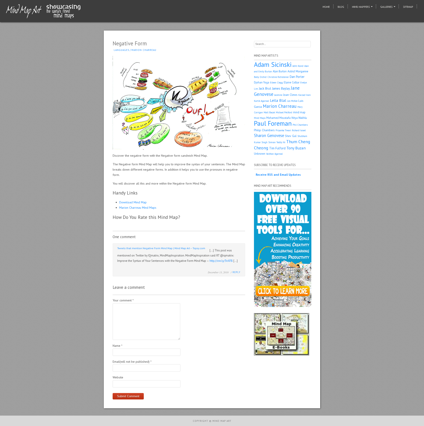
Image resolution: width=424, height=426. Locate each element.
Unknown (259, 153)
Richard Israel (299, 130)
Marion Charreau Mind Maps (137, 208)
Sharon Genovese (269, 135)
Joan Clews (290, 95)
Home (325, 6)
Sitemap (408, 6)
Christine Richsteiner (278, 77)
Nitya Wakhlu (299, 118)
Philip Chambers (264, 130)
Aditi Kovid (297, 65)
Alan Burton (280, 71)
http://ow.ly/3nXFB (221, 261)
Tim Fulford (277, 148)
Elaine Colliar (291, 82)
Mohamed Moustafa (278, 118)
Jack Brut (265, 88)
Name (117, 346)
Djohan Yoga (261, 82)
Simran (272, 142)
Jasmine (278, 94)
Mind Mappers (361, 6)
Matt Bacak (269, 112)
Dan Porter (297, 77)
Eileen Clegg (276, 82)
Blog (340, 6)
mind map (299, 112)
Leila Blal (278, 100)
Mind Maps (259, 118)
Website (118, 377)
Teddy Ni (280, 142)
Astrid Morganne (298, 71)
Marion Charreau (143, 50)
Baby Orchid (260, 77)
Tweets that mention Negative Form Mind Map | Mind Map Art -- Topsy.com (161, 248)
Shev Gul (291, 136)
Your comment (123, 300)
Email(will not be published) (132, 362)
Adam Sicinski (273, 64)
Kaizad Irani (304, 94)
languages (121, 50)
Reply (236, 272)
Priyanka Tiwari (283, 130)
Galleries (386, 6)
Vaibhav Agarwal (274, 153)
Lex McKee (292, 100)
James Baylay (281, 88)
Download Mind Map (133, 202)
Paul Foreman (273, 123)
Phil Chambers (300, 124)
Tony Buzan (296, 147)
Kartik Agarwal (261, 100)
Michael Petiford (284, 112)
